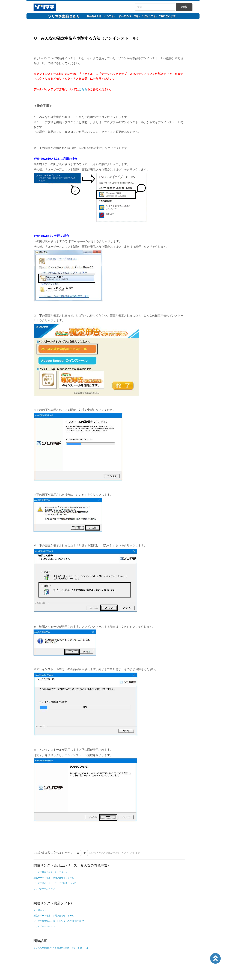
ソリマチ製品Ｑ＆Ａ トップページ (50, 872)
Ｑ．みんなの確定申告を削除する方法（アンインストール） (62, 948)
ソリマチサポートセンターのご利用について (55, 883)
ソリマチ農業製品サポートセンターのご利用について (59, 921)
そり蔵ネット (40, 910)
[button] (78, 853)
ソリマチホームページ (44, 888)
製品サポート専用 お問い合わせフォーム (54, 878)
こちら (83, 89)
